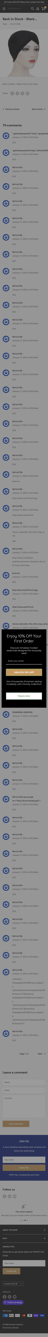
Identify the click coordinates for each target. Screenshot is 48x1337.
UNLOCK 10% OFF (24, 672)
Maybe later (24, 696)
